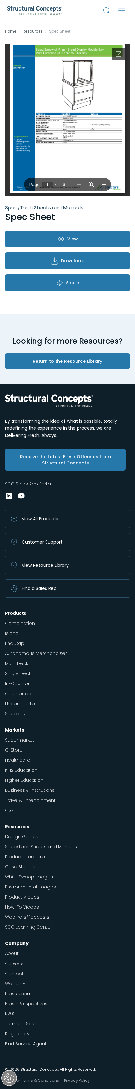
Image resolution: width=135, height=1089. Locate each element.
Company (17, 943)
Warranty (15, 983)
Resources (33, 31)
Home (10, 31)
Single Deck (18, 673)
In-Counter (17, 683)
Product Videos (22, 897)
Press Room (18, 993)
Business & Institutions (30, 790)
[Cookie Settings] (9, 1078)
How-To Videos (22, 907)
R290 (10, 1014)
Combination (20, 623)
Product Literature (25, 857)
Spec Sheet (59, 31)
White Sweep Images (29, 877)
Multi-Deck (16, 663)
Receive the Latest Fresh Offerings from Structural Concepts (65, 459)
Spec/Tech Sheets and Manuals (41, 847)
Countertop (18, 693)
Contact (14, 973)
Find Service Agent (25, 1044)
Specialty (15, 714)
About (12, 953)
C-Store (14, 750)
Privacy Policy (77, 1080)
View (72, 239)
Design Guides (21, 837)
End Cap (14, 643)
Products (15, 613)
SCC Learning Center (28, 927)
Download (72, 261)
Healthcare (17, 760)
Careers (14, 963)
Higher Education (24, 780)
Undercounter (20, 703)
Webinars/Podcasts (27, 917)
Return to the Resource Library (67, 361)
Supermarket (19, 740)
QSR (9, 810)
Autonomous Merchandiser (36, 653)
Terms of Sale (20, 1024)
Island (12, 633)
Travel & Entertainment (30, 800)
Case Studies (20, 867)
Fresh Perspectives (26, 1003)
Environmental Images (30, 887)
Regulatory (17, 1034)
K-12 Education (21, 770)
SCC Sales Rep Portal (28, 484)
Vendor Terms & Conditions (32, 1080)
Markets (14, 730)
